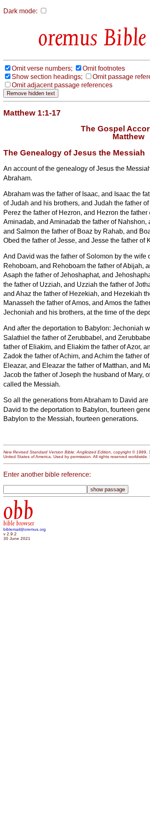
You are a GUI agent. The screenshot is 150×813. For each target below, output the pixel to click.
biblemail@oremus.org (24, 529)
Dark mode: (20, 11)
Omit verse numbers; (42, 68)
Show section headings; (47, 76)
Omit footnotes (103, 68)
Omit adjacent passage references (62, 85)
